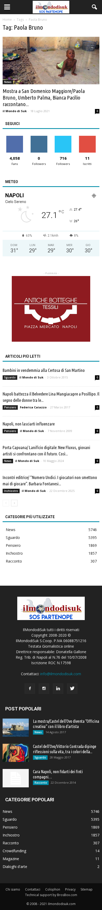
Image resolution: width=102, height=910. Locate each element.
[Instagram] (44, 688)
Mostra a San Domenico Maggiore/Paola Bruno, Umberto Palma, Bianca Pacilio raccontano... (44, 97)
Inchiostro (11, 491)
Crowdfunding (14, 850)
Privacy (70, 889)
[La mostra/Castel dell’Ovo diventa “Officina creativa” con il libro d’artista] (16, 728)
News (8, 82)
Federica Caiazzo (33, 407)
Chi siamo (12, 889)
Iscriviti (87, 138)
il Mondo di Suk (15, 111)
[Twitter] (72, 688)
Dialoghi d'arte (15, 866)
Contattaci (32, 889)
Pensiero (10, 407)
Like (15, 138)
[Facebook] (30, 688)
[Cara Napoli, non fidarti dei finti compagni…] (16, 778)
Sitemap (87, 889)
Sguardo (10, 377)
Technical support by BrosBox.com (51, 895)
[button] (94, 7)
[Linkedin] (58, 688)
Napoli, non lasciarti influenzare (29, 423)
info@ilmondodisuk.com (60, 673)
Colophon (52, 889)
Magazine (11, 858)
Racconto (14, 561)
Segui (38, 138)
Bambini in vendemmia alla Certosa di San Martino (44, 370)
